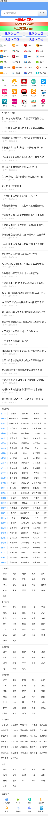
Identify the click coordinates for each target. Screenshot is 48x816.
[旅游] (3, 523)
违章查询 (41, 803)
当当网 (34, 106)
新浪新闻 (25, 433)
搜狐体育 (25, 478)
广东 (24, 680)
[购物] (3, 448)
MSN (36, 518)
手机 (43, 607)
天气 (5, 607)
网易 (17, 56)
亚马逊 (43, 96)
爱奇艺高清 (13, 419)
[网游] (3, 453)
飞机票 (18, 811)
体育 (43, 579)
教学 (33, 769)
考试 (24, 769)
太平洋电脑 (25, 548)
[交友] (3, 473)
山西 (14, 691)
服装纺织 (43, 736)
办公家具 (33, 742)
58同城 (42, 56)
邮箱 (14, 652)
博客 (24, 652)
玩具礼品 (4, 742)
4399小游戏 (13, 424)
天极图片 (13, 508)
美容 (24, 629)
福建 (5, 697)
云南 (14, 702)
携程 (29, 56)
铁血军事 (36, 443)
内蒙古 (5, 713)
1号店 (24, 106)
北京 (5, 680)
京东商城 (13, 448)
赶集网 (13, 414)
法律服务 (24, 730)
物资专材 (24, 725)
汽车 (14, 618)
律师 (5, 641)
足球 (24, 590)
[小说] (3, 428)
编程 (5, 663)
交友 (43, 590)
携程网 (13, 523)
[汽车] (3, 483)
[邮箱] (3, 458)
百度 (5, 45)
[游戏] (3, 424)
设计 (43, 781)
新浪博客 (36, 558)
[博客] (3, 558)
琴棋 (43, 769)
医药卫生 (43, 725)
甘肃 (5, 708)
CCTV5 (36, 478)
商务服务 (4, 758)
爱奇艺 (42, 62)
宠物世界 (25, 533)
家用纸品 (43, 753)
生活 (14, 641)
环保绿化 (14, 736)
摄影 (5, 769)
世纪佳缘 (13, 473)
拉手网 (36, 498)
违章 (24, 607)
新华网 (18, 73)
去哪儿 (5, 106)
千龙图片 (36, 508)
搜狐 (41, 45)
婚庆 (33, 635)
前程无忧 (25, 553)
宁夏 (33, 702)
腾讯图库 (25, 508)
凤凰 (29, 51)
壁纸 (14, 658)
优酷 (29, 62)
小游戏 (43, 585)
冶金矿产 (43, 747)
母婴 (33, 781)
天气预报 (6, 803)
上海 (14, 680)
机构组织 (14, 742)
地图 (24, 618)
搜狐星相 (25, 488)
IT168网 (36, 548)
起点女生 (25, 428)
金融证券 (4, 730)
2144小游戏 (36, 424)
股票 (5, 613)
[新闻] (3, 433)
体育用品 (33, 725)
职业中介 (14, 730)
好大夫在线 (36, 493)
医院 (24, 635)
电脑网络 (5, 647)
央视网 (29, 67)
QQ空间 (6, 56)
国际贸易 (14, 758)
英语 (14, 769)
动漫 (33, 579)
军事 (5, 596)
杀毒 (33, 652)
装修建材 (14, 753)
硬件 (43, 652)
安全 (14, 669)
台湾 (33, 713)
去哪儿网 (25, 523)
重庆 (24, 702)
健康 (33, 618)
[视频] (3, 419)
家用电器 (24, 742)
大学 (5, 629)
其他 (3, 764)
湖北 (33, 680)
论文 (33, 775)
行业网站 (5, 720)
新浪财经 (25, 538)
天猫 (29, 45)
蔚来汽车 (43, 73)
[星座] (3, 488)
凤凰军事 (25, 443)
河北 (5, 691)
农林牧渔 (24, 736)
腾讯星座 (36, 488)
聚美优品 (5, 96)
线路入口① (12, 33)
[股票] (3, 538)
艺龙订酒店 (36, 523)
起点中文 (13, 428)
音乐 (5, 574)
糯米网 (25, 498)
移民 (43, 629)
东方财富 (13, 538)
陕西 (14, 697)
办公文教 (4, 753)
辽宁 (33, 691)
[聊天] (3, 518)
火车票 (18, 803)
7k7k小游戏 (25, 424)
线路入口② (36, 33)
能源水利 (33, 730)
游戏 (43, 574)
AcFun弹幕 (25, 562)
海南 (33, 708)
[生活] (3, 414)
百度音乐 (13, 438)
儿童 (14, 624)
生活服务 (5, 602)
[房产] (3, 513)
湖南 (14, 686)
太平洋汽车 (36, 483)
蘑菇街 (25, 503)
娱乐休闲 (5, 568)
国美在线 (24, 85)
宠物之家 (36, 533)
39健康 (13, 493)
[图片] (3, 508)
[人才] (3, 553)
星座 (14, 590)
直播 (33, 590)
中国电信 (13, 468)
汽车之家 (6, 67)
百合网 (36, 473)
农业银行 (36, 463)
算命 (6, 811)
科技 (14, 663)
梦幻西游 (36, 453)
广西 (5, 686)
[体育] (3, 478)
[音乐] (3, 438)
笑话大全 (36, 528)
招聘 (14, 635)
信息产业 (4, 736)
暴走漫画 (36, 562)
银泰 (43, 106)
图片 (24, 579)
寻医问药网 (25, 493)
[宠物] (3, 533)
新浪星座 (13, 488)
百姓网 (18, 62)
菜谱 (5, 618)
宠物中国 (13, 533)
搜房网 (36, 414)
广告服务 (4, 747)
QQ (4, 669)
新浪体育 (13, 478)
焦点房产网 (25, 513)
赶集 (5, 62)
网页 (33, 658)
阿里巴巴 (19, 67)
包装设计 (33, 747)
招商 (14, 781)
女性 (5, 590)
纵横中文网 (36, 428)
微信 (13, 518)
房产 (43, 613)
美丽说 (36, 503)
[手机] (3, 468)
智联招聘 (36, 553)
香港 (14, 713)
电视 (33, 574)
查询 (14, 607)
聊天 (24, 658)
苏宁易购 (14, 85)
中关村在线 (13, 548)
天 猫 (36, 448)
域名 (43, 663)
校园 (5, 781)
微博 (5, 51)
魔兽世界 (13, 453)
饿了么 (43, 85)
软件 (5, 652)
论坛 (14, 585)
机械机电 (24, 747)
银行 (24, 613)
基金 (14, 613)
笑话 (24, 585)
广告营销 (43, 730)
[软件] (3, 548)
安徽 (43, 691)
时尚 (5, 624)
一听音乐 (25, 438)
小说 (14, 579)
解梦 (29, 811)
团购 (43, 624)
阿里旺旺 (25, 518)
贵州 (5, 702)
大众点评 (33, 96)
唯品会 (14, 106)
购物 (33, 624)
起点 (41, 51)
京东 (4, 85)
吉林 (24, 697)
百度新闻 (13, 433)
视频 (14, 574)
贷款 (33, 629)
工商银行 (13, 463)
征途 (25, 453)
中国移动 (36, 468)
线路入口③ (12, 39)
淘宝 (17, 45)
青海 (43, 702)
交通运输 (14, 725)
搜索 (43, 658)
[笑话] (3, 528)
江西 (43, 697)
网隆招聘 (13, 553)
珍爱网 (25, 473)
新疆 (14, 708)
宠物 (5, 635)
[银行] (3, 463)
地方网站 (5, 675)
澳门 (24, 713)
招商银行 (25, 463)
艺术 (24, 781)
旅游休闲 (14, 747)
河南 (43, 686)
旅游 (24, 624)
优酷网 (25, 419)
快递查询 (41, 811)
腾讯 (17, 51)
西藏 (24, 708)
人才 (14, 629)
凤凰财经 (36, 538)
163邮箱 (13, 458)
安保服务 (33, 753)
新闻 (5, 579)
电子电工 (33, 736)
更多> (45, 413)
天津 (33, 697)
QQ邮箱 (36, 458)
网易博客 (25, 558)
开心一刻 (25, 528)
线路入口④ (36, 39)
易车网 (13, 483)
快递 (33, 607)
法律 (24, 775)
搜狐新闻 (36, 433)
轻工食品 (43, 742)
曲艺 (5, 775)
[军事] (3, 443)
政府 (43, 775)
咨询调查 (24, 753)
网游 (33, 585)
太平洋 (29, 73)
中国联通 (25, 468)
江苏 (33, 686)
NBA (5, 585)
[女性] (3, 503)
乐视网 (36, 419)
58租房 (36, 513)
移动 (33, 613)
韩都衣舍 (36, 543)
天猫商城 (24, 96)
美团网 (34, 85)
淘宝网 (14, 96)
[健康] (3, 493)
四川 (24, 686)
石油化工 (4, 725)
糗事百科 (13, 528)
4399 (5, 73)
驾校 (43, 635)
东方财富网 (44, 67)
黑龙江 (43, 708)
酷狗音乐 (36, 438)
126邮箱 (25, 458)
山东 (43, 680)
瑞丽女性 (13, 503)
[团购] (3, 498)
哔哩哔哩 (13, 562)
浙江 (24, 691)
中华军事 (13, 443)
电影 (24, 574)
